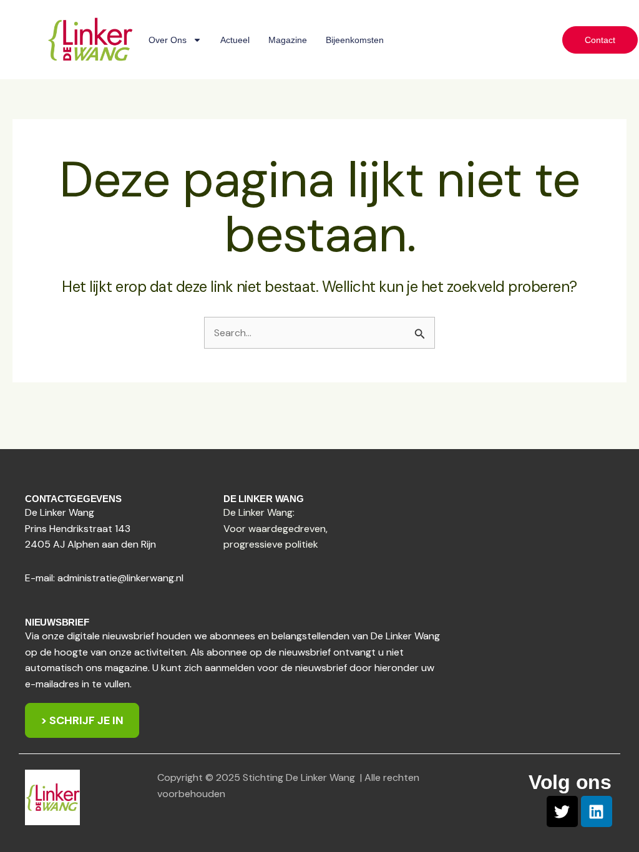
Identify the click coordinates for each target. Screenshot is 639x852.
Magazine (287, 40)
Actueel (235, 40)
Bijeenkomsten (355, 40)
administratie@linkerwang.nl (120, 577)
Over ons (168, 40)
